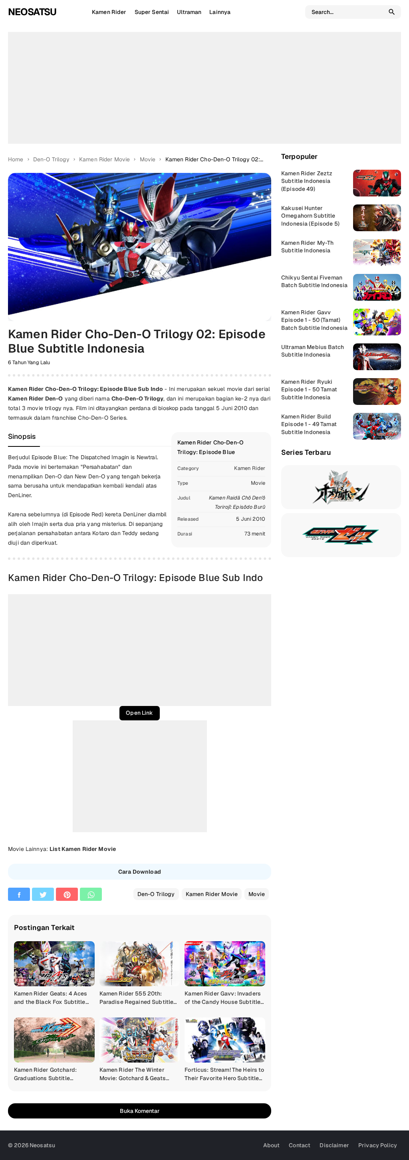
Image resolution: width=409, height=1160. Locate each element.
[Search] (392, 12)
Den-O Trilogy (156, 894)
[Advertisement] (204, 88)
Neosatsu (32, 12)
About (271, 1145)
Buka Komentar (140, 1110)
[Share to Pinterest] (67, 894)
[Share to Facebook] (19, 894)
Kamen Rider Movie (212, 894)
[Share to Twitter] (43, 894)
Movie (258, 483)
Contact (299, 1145)
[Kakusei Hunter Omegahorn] (341, 487)
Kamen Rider (249, 468)
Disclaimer (334, 1145)
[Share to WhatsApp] (91, 894)
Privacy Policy (377, 1145)
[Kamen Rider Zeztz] (341, 535)
